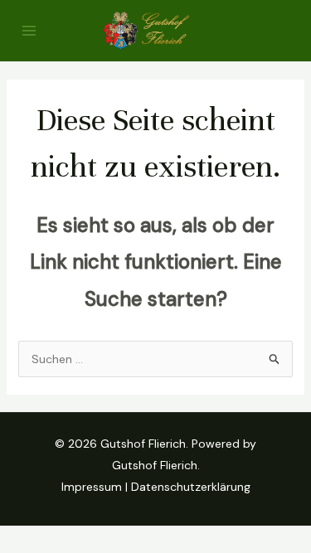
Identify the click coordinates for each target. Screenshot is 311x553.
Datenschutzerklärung (190, 486)
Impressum (91, 486)
